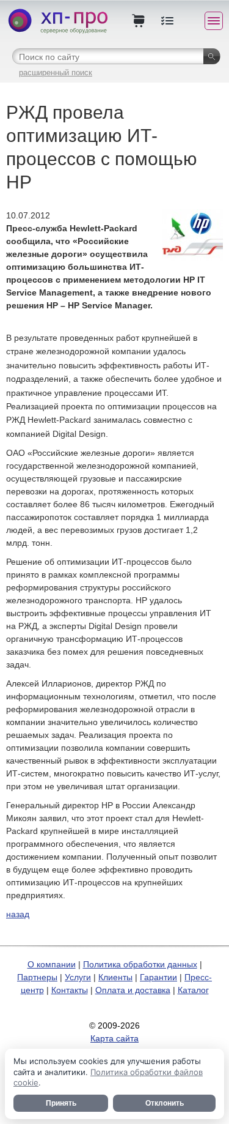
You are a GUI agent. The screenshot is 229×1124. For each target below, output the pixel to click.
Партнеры (37, 977)
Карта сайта (114, 1038)
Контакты (69, 990)
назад (17, 914)
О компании (51, 964)
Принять (61, 1103)
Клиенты (115, 977)
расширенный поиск (55, 72)
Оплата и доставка (132, 990)
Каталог (193, 990)
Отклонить (164, 1103)
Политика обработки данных (140, 964)
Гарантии (158, 977)
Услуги (78, 977)
